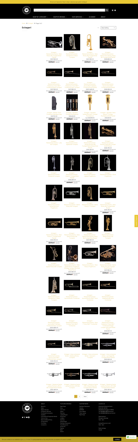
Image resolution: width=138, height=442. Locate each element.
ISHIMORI (81, 409)
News (42, 408)
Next (85, 396)
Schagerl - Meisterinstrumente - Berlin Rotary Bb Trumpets (72, 204)
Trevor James (82, 413)
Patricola (62, 413)
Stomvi (62, 431)
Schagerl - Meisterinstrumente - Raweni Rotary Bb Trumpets (108, 235)
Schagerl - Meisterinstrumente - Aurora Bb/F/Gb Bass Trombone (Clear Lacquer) (54, 323)
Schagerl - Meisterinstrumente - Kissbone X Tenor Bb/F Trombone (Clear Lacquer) (72, 85)
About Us (43, 406)
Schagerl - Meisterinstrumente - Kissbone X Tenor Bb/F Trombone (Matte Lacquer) (54, 85)
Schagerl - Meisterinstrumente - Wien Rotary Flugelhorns (90, 264)
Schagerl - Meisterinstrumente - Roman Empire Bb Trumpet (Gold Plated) (108, 143)
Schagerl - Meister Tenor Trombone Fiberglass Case (54, 113)
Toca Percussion (64, 424)
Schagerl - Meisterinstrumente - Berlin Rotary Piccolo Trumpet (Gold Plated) (108, 265)
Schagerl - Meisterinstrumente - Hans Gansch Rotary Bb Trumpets (72, 235)
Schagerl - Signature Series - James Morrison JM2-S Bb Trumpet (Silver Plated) (54, 386)
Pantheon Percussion (65, 423)
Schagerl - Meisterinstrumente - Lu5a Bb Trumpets (54, 142)
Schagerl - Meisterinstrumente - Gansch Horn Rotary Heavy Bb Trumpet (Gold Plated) (108, 55)
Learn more (57, 92)
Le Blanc (62, 418)
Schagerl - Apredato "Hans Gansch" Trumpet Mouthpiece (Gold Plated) (107, 114)
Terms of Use (44, 418)
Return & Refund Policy (46, 419)
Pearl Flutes (63, 406)
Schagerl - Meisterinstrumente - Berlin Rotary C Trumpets (90, 204)
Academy (43, 414)
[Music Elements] (26, 10)
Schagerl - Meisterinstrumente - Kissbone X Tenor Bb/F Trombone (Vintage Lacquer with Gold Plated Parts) (108, 325)
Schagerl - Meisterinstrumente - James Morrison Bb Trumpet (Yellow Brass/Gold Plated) (90, 144)
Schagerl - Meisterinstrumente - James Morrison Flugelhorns (54, 205)
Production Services (46, 411)
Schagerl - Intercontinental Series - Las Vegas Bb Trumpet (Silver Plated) (108, 355)
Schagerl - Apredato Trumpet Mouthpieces (72, 113)
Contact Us (43, 424)
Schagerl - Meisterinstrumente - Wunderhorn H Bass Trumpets (72, 55)
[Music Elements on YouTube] (27, 417)
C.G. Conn (62, 409)
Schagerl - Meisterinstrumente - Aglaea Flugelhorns (90, 174)
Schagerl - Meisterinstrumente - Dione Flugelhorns (108, 174)
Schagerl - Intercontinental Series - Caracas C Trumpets (90, 355)
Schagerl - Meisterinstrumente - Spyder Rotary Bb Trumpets (54, 264)
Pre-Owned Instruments (47, 413)
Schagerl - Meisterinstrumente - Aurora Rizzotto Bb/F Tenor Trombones (90, 297)
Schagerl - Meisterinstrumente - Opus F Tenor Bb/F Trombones (90, 322)
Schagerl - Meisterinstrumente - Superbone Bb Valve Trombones (108, 297)
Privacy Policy (44, 421)
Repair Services (45, 409)
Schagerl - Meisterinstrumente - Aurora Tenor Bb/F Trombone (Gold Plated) (108, 85)
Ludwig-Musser (64, 414)
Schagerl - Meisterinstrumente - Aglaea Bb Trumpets (72, 142)
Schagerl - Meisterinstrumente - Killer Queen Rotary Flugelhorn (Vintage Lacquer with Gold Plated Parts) (72, 266)
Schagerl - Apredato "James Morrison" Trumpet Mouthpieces (90, 114)
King (61, 408)
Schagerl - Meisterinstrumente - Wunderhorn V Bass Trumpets (54, 297)
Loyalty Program (136, 221)
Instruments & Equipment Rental (49, 416)
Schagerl (30, 23)
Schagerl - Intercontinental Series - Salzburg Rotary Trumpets (72, 355)
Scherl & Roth (63, 421)
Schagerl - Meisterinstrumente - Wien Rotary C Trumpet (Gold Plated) (54, 235)
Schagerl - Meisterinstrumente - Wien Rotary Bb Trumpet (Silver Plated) (54, 55)
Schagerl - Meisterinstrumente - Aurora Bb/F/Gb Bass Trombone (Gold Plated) (90, 85)
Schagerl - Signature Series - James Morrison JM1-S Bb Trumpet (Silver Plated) (108, 386)
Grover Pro (62, 426)
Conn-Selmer (82, 411)
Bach (61, 429)
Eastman (62, 419)
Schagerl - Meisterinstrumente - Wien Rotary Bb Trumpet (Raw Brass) (108, 205)
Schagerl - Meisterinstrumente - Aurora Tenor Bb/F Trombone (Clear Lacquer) (54, 356)
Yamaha (81, 408)
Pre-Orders (43, 423)
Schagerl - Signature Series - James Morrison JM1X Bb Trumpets (72, 386)
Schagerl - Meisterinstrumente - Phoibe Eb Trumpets (54, 174)
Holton (61, 411)
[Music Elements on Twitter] (22, 417)
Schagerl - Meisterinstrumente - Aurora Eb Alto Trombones (72, 296)
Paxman (62, 428)
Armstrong (62, 416)
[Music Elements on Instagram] (29, 417)
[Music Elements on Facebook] (24, 417)
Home (23, 23)
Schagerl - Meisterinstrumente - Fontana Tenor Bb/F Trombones (72, 323)
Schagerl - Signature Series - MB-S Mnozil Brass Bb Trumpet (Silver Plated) (90, 386)
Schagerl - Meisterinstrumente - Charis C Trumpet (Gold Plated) (72, 175)
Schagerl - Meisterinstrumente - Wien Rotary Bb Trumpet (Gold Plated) (90, 55)
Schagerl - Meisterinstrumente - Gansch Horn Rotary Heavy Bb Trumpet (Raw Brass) (90, 235)
